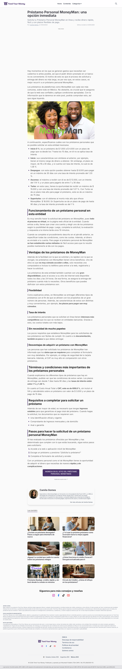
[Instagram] (53, 595)
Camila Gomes (34, 25)
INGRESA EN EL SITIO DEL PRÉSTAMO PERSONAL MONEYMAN (61, 473)
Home (59, 4)
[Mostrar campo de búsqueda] (116, 4)
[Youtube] (68, 595)
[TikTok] (63, 595)
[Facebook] (58, 595)
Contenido (67, 4)
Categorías (76, 4)
